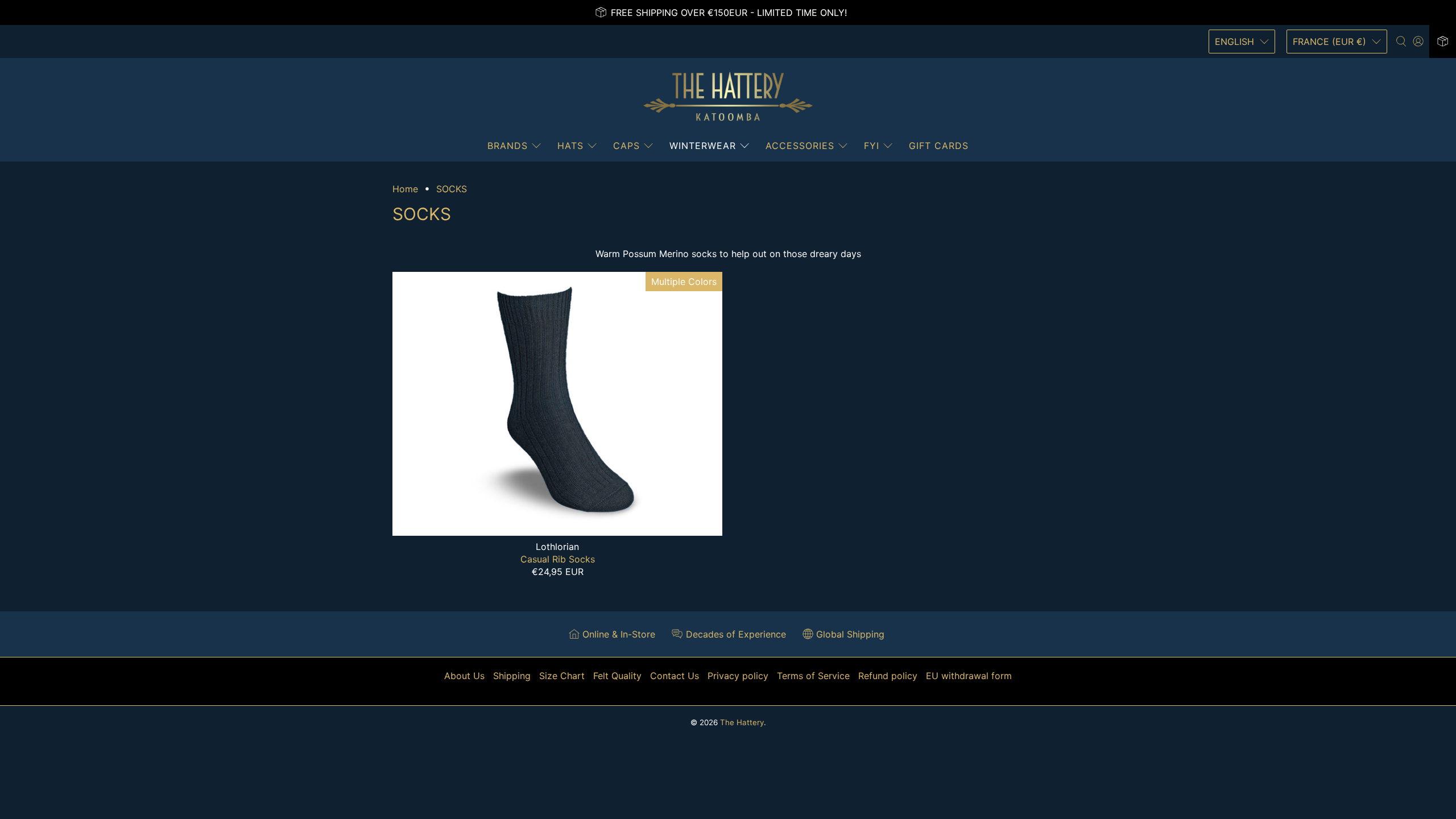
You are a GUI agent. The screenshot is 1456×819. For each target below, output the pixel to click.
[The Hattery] (728, 96)
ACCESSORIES (800, 145)
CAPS (626, 145)
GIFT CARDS (939, 145)
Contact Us (674, 675)
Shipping (512, 675)
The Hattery (742, 722)
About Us (464, 675)
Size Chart (562, 675)
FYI (871, 145)
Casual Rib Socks (557, 559)
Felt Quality (617, 675)
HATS (570, 145)
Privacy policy (738, 675)
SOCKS (451, 188)
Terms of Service (813, 675)
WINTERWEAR (702, 145)
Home (405, 188)
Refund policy (887, 675)
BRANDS (507, 145)
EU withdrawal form (969, 675)
